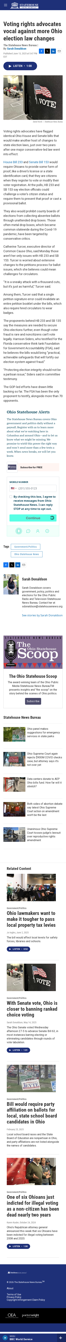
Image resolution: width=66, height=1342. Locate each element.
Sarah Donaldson (16, 48)
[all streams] (61, 1338)
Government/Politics (25, 546)
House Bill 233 (13, 162)
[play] (5, 1337)
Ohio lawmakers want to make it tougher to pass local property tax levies (31, 919)
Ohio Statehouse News (26, 554)
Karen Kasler (13, 1222)
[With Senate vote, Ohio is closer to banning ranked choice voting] (31, 977)
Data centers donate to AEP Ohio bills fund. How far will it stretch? (44, 782)
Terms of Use (14, 1294)
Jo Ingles (11, 932)
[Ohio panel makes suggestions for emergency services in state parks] (14, 734)
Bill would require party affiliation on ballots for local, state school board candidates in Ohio (32, 1113)
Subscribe (33, 701)
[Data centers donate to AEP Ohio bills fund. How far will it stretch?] (14, 784)
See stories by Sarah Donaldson (42, 615)
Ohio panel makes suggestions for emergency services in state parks (43, 732)
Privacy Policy (14, 1297)
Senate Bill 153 (39, 162)
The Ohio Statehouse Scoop (33, 676)
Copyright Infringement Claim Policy (26, 1300)
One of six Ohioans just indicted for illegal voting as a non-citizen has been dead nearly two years (33, 1206)
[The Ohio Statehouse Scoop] (33, 652)
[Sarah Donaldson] (11, 584)
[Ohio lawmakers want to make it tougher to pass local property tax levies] (31, 887)
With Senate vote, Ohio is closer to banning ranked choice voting (32, 1009)
